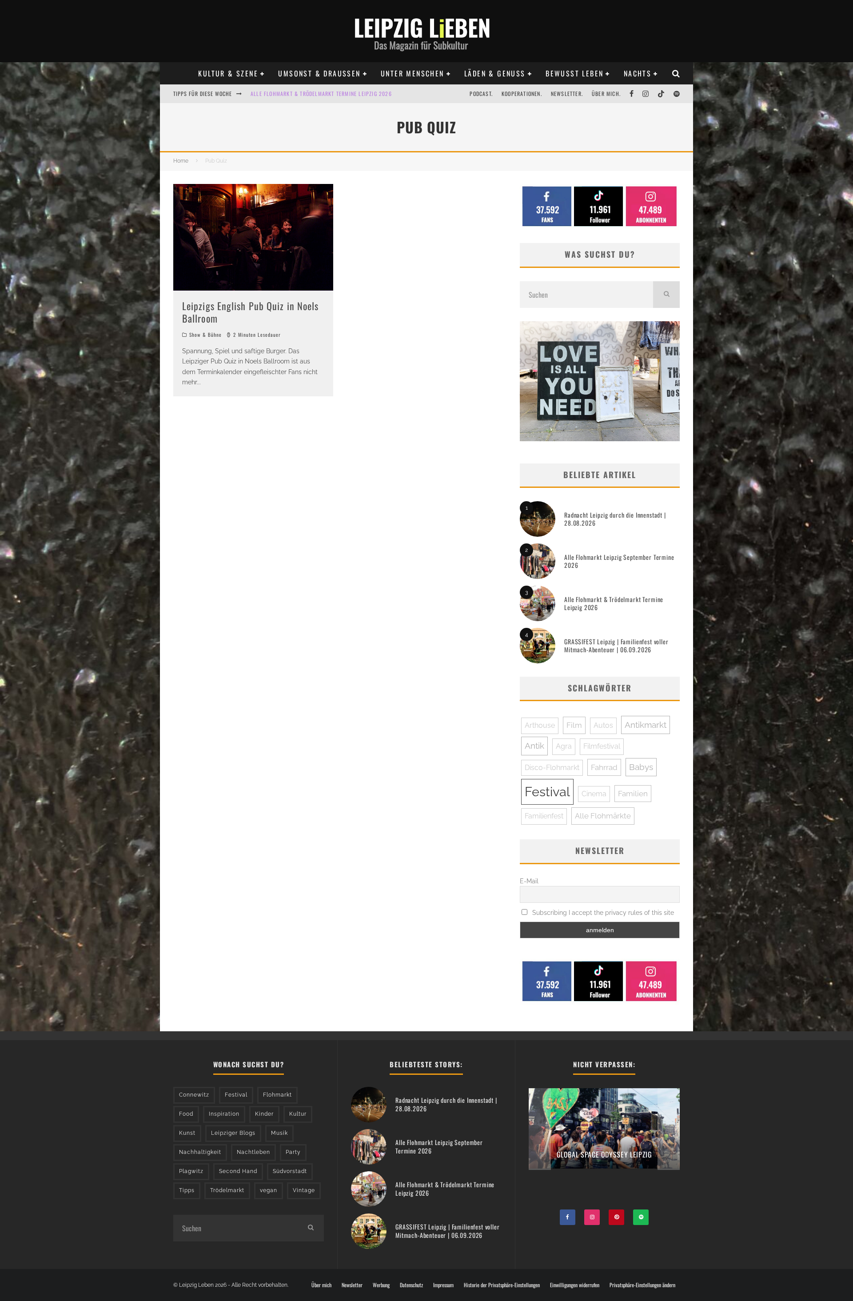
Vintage (304, 1190)
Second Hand (238, 1171)
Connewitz (194, 1095)
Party (293, 1152)
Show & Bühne (205, 334)
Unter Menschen (412, 73)
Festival (547, 791)
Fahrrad (604, 767)
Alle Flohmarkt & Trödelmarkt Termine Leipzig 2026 (613, 603)
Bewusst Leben (574, 73)
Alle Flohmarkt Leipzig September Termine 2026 (619, 561)
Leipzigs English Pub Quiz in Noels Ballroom (250, 312)
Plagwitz (191, 1171)
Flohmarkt (277, 1095)
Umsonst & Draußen (319, 73)
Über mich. (606, 93)
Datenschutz (411, 1285)
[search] (666, 294)
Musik (279, 1133)
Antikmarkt (645, 725)
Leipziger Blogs (233, 1133)
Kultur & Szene (228, 73)
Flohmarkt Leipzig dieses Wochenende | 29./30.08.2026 (324, 93)
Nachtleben (253, 1152)
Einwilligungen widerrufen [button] (574, 1285)
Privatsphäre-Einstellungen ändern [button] (642, 1285)
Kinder (264, 1114)
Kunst (187, 1133)
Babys (641, 767)
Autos (603, 725)
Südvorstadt (290, 1171)
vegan (268, 1190)
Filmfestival (601, 746)
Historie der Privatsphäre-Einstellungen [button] (502, 1285)
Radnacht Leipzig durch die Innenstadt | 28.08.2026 (615, 518)
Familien (633, 793)
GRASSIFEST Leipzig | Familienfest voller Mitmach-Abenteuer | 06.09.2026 (616, 645)
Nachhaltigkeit (200, 1152)
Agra (564, 746)
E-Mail (529, 881)
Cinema (594, 794)
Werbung (381, 1285)
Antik (534, 745)
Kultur (298, 1114)
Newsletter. (567, 93)
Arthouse (540, 725)
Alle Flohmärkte (603, 815)
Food (186, 1114)
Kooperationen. (522, 93)
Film (574, 725)
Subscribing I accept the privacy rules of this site (602, 912)
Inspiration (224, 1114)
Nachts (637, 73)
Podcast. (481, 93)
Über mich (321, 1285)
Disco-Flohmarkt (552, 767)
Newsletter (352, 1285)
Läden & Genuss (495, 73)
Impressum (443, 1285)
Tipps (187, 1190)
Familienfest (544, 816)
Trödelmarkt (227, 1190)
